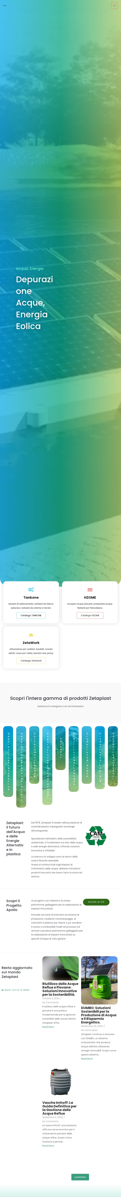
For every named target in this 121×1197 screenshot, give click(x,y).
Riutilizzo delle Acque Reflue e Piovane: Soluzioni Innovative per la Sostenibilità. (60, 989)
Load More (80, 1177)
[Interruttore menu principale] (114, 5)
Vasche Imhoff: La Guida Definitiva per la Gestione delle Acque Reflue (59, 1108)
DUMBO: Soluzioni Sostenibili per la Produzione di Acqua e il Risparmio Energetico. (98, 1015)
